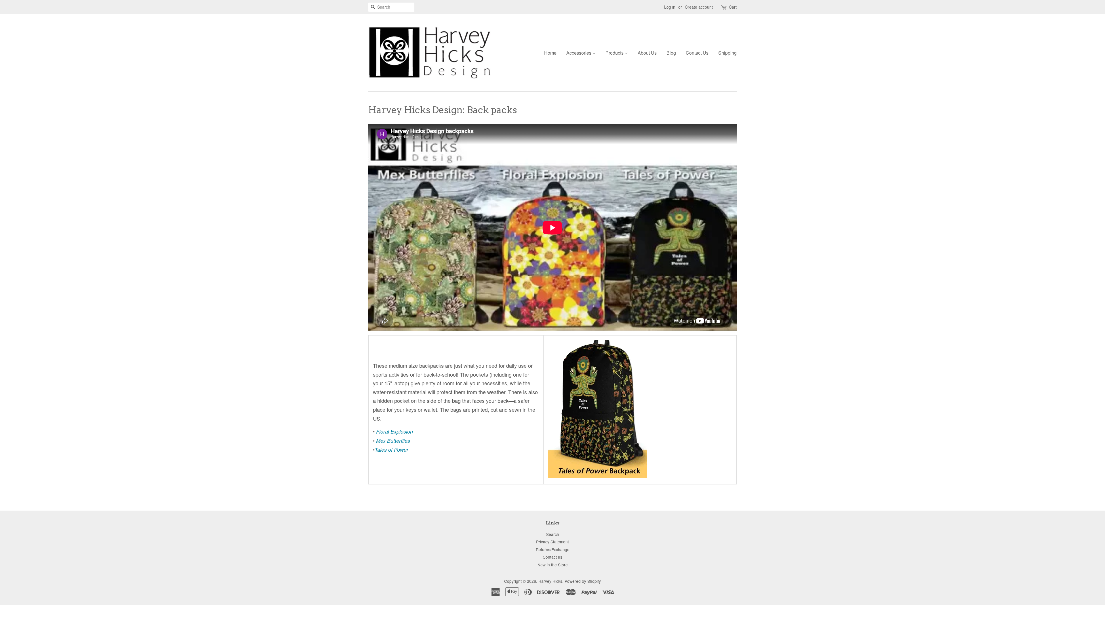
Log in (669, 7)
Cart (733, 7)
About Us (647, 52)
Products (615, 52)
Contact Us (697, 52)
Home (550, 52)
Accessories (579, 52)
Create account (699, 7)
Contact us (552, 557)
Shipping (727, 52)
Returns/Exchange (552, 549)
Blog (671, 52)
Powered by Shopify (583, 581)
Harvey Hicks (550, 581)
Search (552, 534)
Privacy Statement (552, 542)
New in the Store (553, 565)
